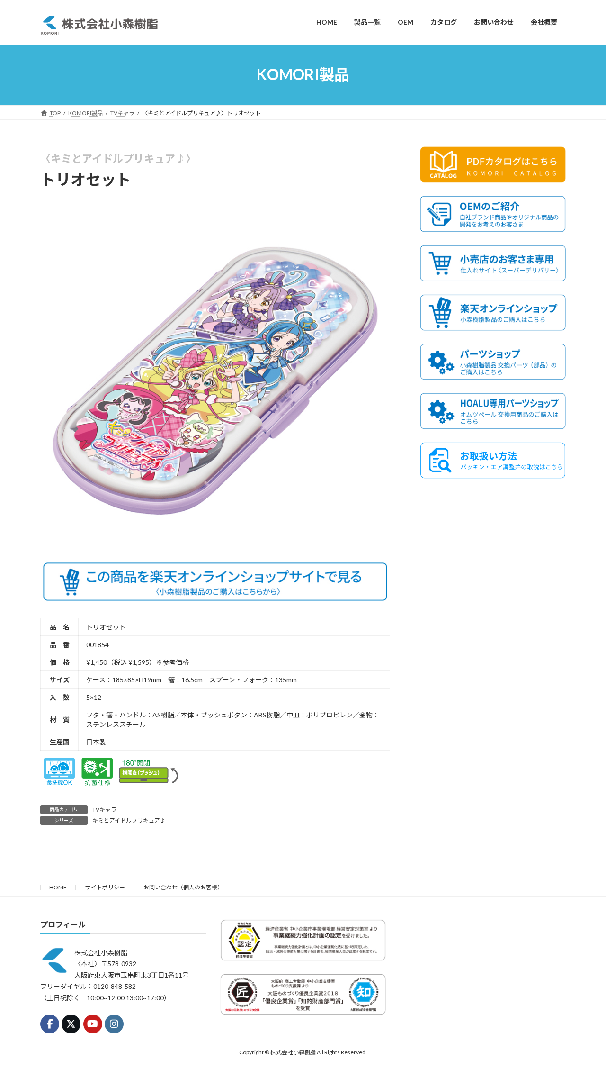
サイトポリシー (105, 887)
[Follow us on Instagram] (114, 1024)
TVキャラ (104, 809)
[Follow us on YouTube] (92, 1024)
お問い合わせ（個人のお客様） (183, 887)
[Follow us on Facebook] (49, 1024)
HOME (58, 887)
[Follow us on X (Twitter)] (71, 1024)
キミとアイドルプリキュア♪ (129, 820)
